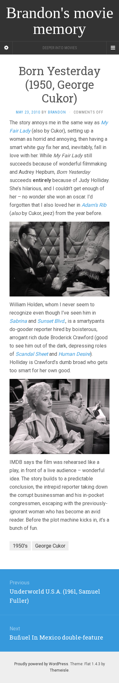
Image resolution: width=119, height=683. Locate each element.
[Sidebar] (6, 48)
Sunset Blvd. (51, 321)
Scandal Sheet (32, 354)
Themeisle (59, 670)
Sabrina (18, 321)
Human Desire (74, 354)
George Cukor (50, 546)
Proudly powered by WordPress (41, 664)
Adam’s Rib (94, 205)
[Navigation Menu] (112, 48)
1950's (20, 546)
